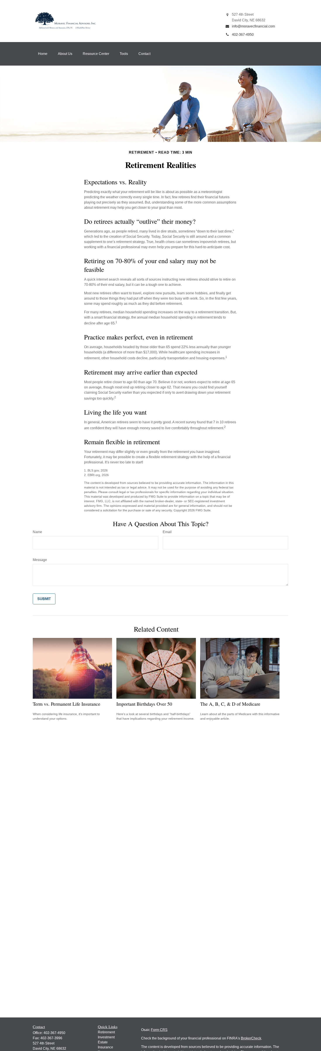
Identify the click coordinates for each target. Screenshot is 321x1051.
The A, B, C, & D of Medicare (230, 704)
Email (167, 532)
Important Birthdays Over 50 (144, 704)
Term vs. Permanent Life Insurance (66, 704)
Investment (106, 1037)
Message (40, 560)
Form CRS (159, 1030)
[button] (43, 53)
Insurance (105, 1047)
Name (37, 532)
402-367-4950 (54, 1033)
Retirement (106, 1032)
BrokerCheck (251, 1038)
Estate (103, 1042)
